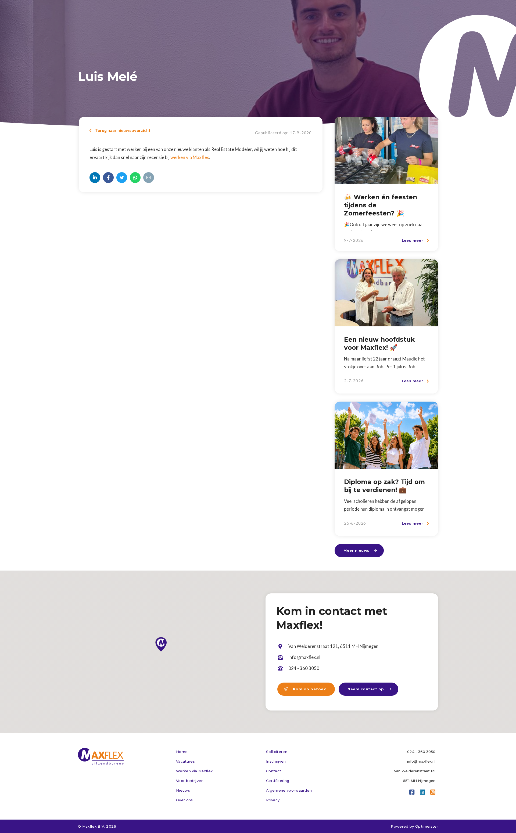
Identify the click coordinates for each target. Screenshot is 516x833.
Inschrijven (276, 761)
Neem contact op (369, 689)
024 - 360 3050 (421, 751)
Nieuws (183, 790)
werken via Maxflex (189, 157)
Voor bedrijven (189, 780)
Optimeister (426, 826)
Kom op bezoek (305, 689)
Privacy (273, 800)
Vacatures (185, 761)
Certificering (277, 780)
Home (182, 751)
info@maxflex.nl (421, 761)
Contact (273, 771)
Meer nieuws (360, 550)
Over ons (184, 800)
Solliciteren (276, 751)
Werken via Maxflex (194, 771)
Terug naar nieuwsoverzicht (119, 130)
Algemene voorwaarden (289, 790)
